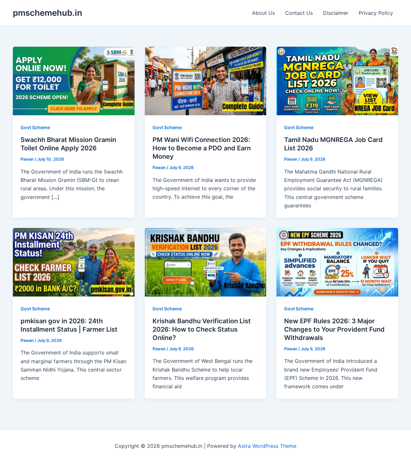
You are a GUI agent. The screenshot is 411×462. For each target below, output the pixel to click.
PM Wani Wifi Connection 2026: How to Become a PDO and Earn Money (202, 148)
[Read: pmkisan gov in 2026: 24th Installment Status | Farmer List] (74, 261)
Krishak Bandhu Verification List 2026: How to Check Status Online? (202, 329)
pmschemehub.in (47, 13)
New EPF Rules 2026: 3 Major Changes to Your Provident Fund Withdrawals (334, 329)
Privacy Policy (376, 13)
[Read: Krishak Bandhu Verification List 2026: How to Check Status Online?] (206, 261)
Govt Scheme (35, 127)
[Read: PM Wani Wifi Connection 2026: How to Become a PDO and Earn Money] (206, 80)
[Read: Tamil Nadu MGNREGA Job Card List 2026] (337, 80)
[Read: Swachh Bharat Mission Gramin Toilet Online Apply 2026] (74, 80)
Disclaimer (335, 13)
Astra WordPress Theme (267, 446)
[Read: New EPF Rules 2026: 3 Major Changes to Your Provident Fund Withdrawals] (337, 261)
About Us (263, 13)
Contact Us (299, 13)
